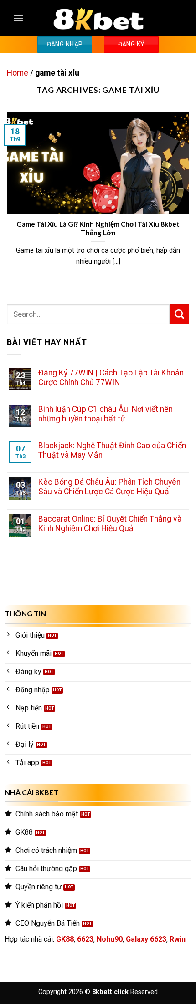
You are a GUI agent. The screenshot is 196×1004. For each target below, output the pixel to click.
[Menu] (18, 18)
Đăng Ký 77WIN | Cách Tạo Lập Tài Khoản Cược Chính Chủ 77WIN (111, 377)
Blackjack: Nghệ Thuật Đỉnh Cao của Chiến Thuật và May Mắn (112, 450)
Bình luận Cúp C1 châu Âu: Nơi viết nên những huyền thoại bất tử (105, 414)
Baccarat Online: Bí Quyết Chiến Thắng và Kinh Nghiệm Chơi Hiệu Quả (109, 523)
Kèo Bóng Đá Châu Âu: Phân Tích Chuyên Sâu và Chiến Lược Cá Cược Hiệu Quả (109, 486)
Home (17, 72)
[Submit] (179, 314)
